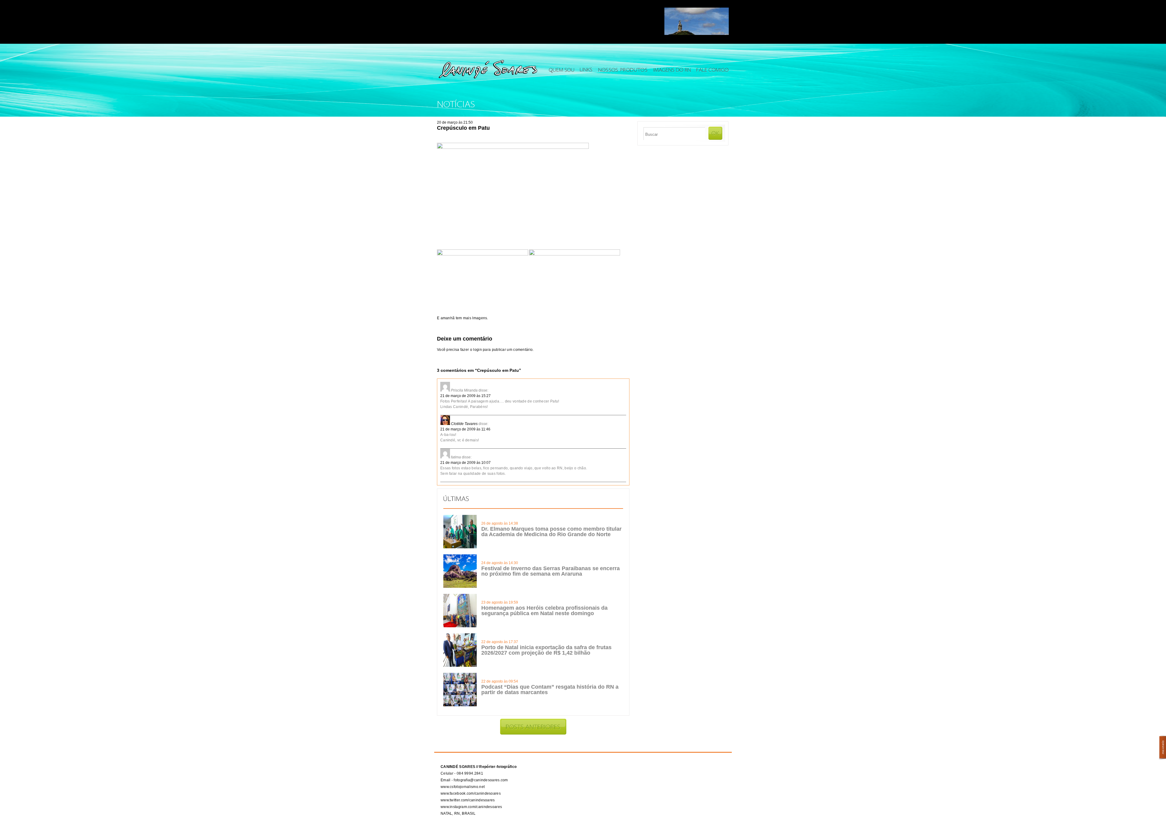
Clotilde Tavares (464, 424)
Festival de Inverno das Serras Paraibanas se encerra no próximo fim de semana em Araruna (550, 571)
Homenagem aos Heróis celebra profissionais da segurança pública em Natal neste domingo (544, 610)
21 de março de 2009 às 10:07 (465, 463)
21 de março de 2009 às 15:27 (465, 396)
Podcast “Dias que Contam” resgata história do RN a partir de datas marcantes (550, 689)
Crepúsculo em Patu (463, 128)
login (477, 350)
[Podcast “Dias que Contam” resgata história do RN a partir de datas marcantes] (460, 705)
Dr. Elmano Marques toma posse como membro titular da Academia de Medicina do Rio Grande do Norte (551, 531)
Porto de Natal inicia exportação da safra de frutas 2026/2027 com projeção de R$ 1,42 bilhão (546, 650)
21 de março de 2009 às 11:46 (465, 429)
